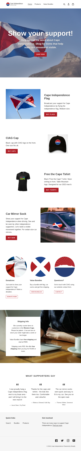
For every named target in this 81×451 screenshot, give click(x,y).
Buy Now (11, 238)
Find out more (57, 425)
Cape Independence (57, 446)
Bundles (17, 423)
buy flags (50, 114)
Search (8, 423)
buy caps (12, 151)
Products (26, 423)
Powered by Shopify (69, 446)
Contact (58, 292)
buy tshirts (51, 190)
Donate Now (12, 296)
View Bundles (36, 292)
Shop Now (40, 54)
